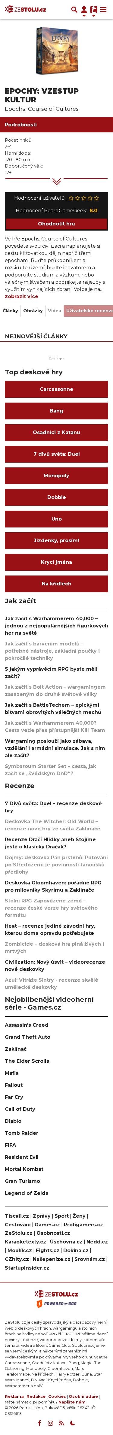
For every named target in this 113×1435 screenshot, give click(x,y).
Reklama (14, 1396)
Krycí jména (56, 562)
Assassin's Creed (27, 1025)
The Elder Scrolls (27, 1061)
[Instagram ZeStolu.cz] (50, 1423)
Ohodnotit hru (56, 224)
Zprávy (42, 1216)
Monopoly (56, 476)
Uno (57, 519)
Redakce (36, 1396)
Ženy (79, 1216)
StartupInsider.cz (27, 1268)
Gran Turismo (22, 1181)
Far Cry (14, 1097)
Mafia (12, 1073)
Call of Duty (20, 1109)
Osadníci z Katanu (56, 432)
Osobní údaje (83, 1396)
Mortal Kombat (24, 1169)
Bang (56, 411)
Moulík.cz (20, 1250)
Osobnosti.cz (53, 1233)
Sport (62, 1216)
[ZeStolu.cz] (25, 9)
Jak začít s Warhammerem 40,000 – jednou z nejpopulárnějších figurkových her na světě (56, 626)
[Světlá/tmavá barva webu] (72, 1423)
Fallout (14, 1085)
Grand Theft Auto (27, 1037)
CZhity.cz (17, 1259)
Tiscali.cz (17, 1216)
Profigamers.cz (83, 1225)
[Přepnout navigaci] (84, 9)
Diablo (13, 1121)
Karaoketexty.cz (25, 1242)
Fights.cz (47, 1250)
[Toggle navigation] (103, 9)
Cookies (57, 1396)
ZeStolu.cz (19, 1233)
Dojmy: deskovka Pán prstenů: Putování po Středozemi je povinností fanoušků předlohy (56, 865)
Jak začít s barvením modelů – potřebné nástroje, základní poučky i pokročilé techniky (52, 651)
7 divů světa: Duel (56, 454)
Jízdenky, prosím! (56, 540)
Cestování (18, 1225)
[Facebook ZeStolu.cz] (39, 1423)
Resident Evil (22, 1157)
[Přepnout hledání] (74, 9)
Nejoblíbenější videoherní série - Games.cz (49, 1003)
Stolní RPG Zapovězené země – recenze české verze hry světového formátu (51, 908)
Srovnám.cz (89, 1259)
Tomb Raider (21, 1133)
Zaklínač (16, 1049)
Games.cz (47, 1225)
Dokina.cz (76, 1250)
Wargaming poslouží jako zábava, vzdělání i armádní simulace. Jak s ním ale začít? (55, 748)
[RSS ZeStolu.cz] (61, 1423)
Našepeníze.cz (52, 1259)
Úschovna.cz (66, 1242)
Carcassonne (56, 389)
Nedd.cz (97, 1242)
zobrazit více (21, 296)
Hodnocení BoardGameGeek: (56, 210)
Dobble (56, 497)
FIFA (10, 1145)
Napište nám (72, 1402)
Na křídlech (56, 584)
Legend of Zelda (27, 1193)
